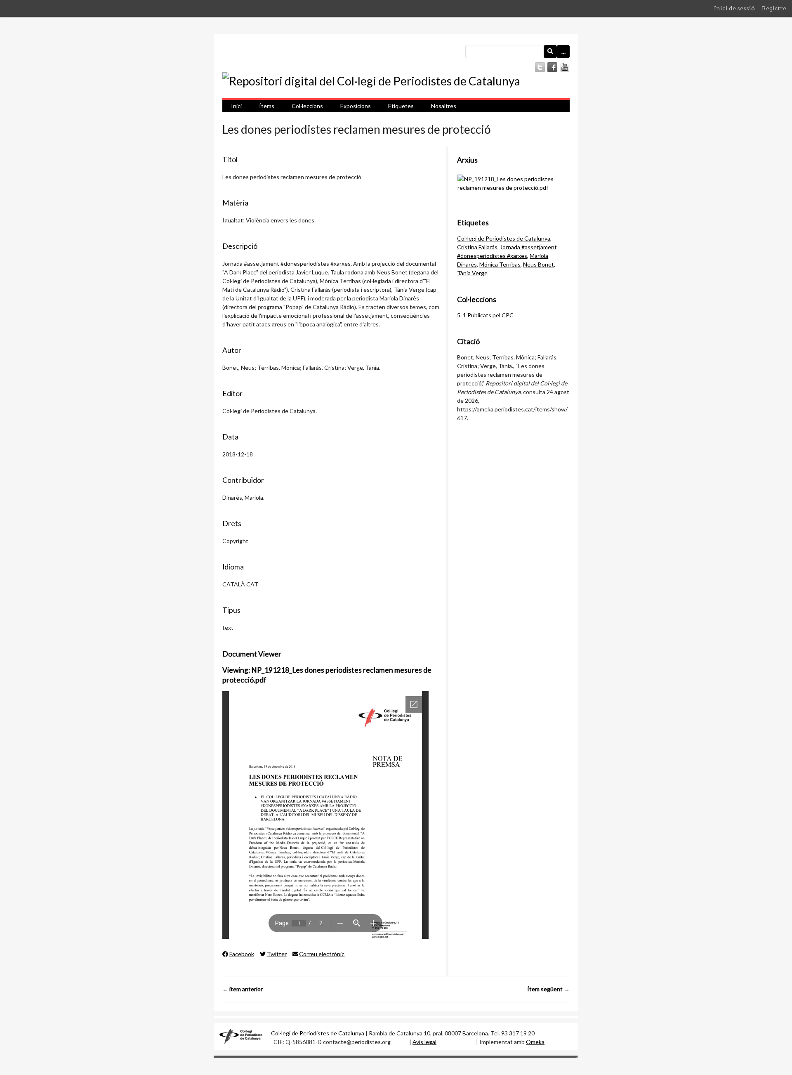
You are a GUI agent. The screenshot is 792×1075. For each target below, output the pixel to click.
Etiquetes (401, 105)
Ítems (266, 105)
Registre (774, 8)
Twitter (277, 953)
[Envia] (550, 51)
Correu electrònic (321, 953)
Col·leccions (307, 105)
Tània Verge (472, 272)
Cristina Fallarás (477, 246)
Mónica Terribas (500, 264)
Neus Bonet (538, 264)
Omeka (535, 1041)
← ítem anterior (242, 988)
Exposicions (355, 105)
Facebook (241, 953)
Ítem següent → (548, 988)
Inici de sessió (734, 8)
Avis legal (424, 1041)
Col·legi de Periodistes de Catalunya (503, 238)
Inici (236, 105)
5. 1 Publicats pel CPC (485, 315)
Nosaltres (443, 105)
